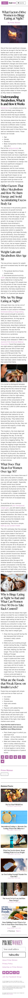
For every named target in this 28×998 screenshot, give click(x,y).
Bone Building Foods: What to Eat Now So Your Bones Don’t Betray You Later (14, 924)
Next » (18, 931)
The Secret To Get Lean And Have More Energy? (14, 899)
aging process (14, 148)
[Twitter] (7, 972)
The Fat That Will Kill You (14, 804)
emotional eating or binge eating (12, 312)
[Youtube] (10, 972)
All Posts (4, 774)
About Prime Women (9, 960)
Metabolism (5, 108)
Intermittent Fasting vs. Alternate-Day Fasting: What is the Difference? (14, 827)
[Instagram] (14, 972)
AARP (3, 278)
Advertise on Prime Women (12, 967)
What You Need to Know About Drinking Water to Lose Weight (14, 851)
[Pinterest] (17, 972)
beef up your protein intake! (10, 526)
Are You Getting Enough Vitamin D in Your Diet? (14, 875)
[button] (2, 757)
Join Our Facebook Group (11, 977)
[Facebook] (3, 972)
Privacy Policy (7, 964)
